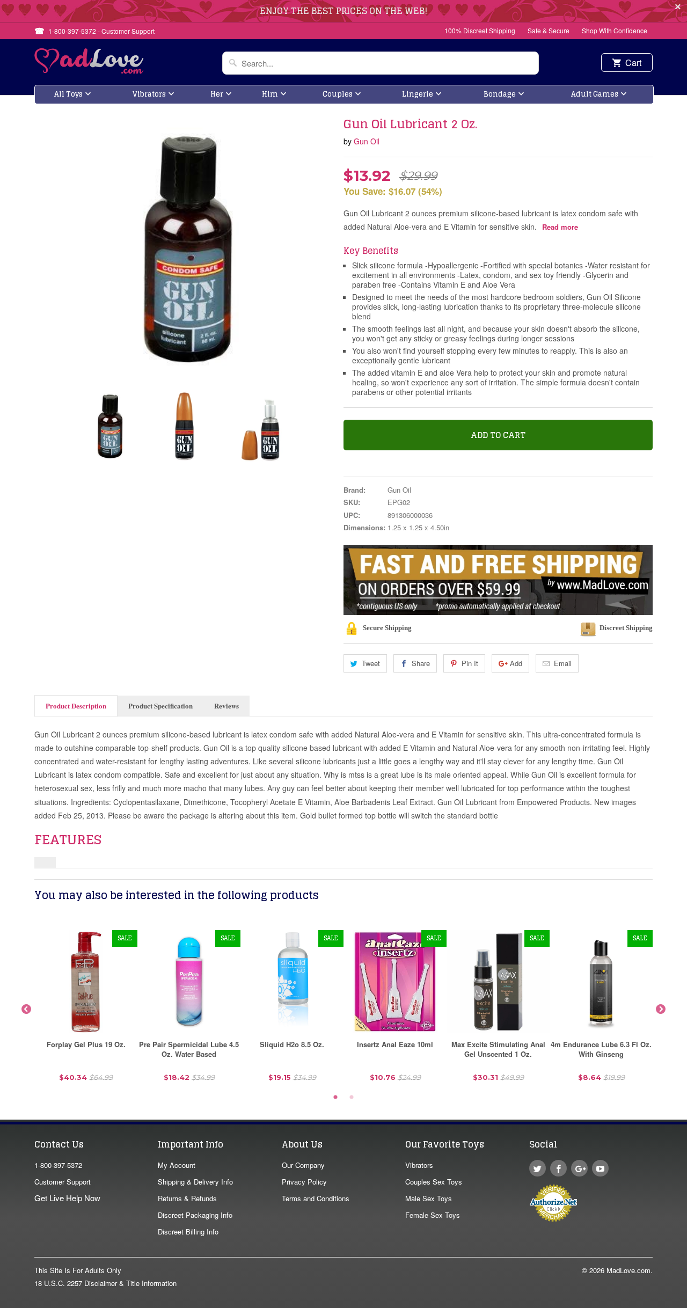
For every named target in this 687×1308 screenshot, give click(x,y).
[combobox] (380, 63)
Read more (560, 227)
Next (660, 1009)
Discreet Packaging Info (195, 1215)
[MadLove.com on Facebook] (558, 1168)
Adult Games (594, 94)
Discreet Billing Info (188, 1231)
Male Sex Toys (428, 1198)
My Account (176, 1165)
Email (563, 663)
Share (421, 663)
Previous (26, 1009)
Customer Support (62, 1182)
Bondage (500, 94)
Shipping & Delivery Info (195, 1182)
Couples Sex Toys (433, 1182)
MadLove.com (628, 1270)
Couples (338, 94)
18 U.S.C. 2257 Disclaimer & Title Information (105, 1283)
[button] (686, 1302)
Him (270, 94)
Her (216, 94)
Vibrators (149, 94)
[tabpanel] (85, 1010)
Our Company (303, 1165)
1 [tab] (335, 1097)
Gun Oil (366, 141)
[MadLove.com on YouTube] (600, 1168)
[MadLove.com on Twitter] (537, 1168)
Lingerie (417, 94)
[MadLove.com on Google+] (579, 1168)
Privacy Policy (304, 1182)
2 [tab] (351, 1097)
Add (516, 663)
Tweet (371, 663)
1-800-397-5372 (58, 1165)
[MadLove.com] (89, 70)
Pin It (470, 663)
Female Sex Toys (432, 1215)
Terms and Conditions (315, 1198)
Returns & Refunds (187, 1198)
